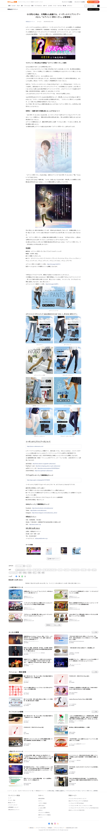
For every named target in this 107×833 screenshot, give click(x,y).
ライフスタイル (38, 5)
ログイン (40, 800)
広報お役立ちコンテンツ (13, 809)
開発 (43, 572)
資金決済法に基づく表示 (71, 827)
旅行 (22, 5)
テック (54, 5)
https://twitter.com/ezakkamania (38, 510)
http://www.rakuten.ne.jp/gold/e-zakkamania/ (44, 463)
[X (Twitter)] (19, 576)
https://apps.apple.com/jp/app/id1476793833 (38, 480)
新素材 (29, 572)
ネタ (89, 569)
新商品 (24, 572)
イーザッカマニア (37, 569)
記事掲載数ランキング (13, 807)
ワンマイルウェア (13, 572)
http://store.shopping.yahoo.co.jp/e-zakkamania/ (48, 466)
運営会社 (32, 827)
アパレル (29, 569)
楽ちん (34, 572)
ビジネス (50, 5)
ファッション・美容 (28, 5)
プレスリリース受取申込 (44, 812)
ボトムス (94, 569)
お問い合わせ (41, 805)
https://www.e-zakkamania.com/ (35, 446)
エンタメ (14, 5)
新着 (9, 5)
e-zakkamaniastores (20, 569)
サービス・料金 (11, 800)
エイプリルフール (75, 569)
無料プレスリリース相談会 (44, 814)
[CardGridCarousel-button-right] (80, 551)
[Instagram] (55, 824)
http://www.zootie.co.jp (35, 524)
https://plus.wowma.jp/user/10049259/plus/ (48, 468)
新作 (20, 572)
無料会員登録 (41, 798)
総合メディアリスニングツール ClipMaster (78, 800)
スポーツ (45, 5)
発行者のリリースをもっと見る (53, 625)
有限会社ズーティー (30, 21)
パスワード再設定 (42, 803)
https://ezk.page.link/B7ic (52, 284)
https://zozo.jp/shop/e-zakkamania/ (44, 470)
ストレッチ (83, 569)
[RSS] (58, 824)
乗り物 (64, 5)
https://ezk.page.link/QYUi (53, 264)
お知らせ (40, 810)
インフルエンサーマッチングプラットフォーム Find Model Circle (83, 807)
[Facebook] (16, 576)
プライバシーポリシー (59, 827)
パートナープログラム (41, 827)
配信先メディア (11, 802)
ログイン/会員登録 (94, 1)
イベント (60, 569)
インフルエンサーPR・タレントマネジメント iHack (80, 805)
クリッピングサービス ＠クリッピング (77, 798)
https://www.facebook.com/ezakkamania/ (42, 508)
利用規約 (50, 827)
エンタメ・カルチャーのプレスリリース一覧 (23, 790)
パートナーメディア (12, 805)
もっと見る (94, 632)
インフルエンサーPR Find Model (76, 803)
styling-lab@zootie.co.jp (41, 538)
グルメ (18, 5)
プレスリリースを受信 (79, 1)
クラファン (69, 5)
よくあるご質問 (41, 807)
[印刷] (25, 576)
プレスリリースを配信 (67, 1)
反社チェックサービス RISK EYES (76, 810)
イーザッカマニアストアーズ (49, 569)
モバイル (60, 5)
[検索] (98, 6)
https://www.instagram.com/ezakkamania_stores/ (44, 512)
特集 (39, 572)
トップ (9, 790)
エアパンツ (66, 569)
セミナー (40, 817)
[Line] (22, 576)
